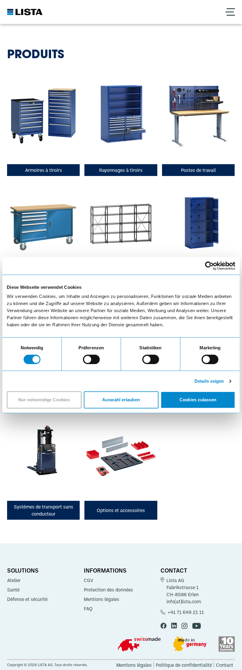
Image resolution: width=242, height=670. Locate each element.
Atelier (14, 580)
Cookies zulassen (197, 399)
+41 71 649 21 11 (186, 612)
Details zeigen (209, 381)
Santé (13, 590)
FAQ (88, 609)
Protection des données (108, 590)
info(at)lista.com (183, 601)
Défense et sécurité (27, 599)
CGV (88, 580)
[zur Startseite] (24, 12)
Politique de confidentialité (184, 665)
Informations (105, 570)
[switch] (91, 359)
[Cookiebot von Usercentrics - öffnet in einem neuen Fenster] (209, 265)
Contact (174, 570)
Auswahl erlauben (121, 399)
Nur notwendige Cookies (44, 399)
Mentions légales (101, 599)
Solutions (23, 570)
